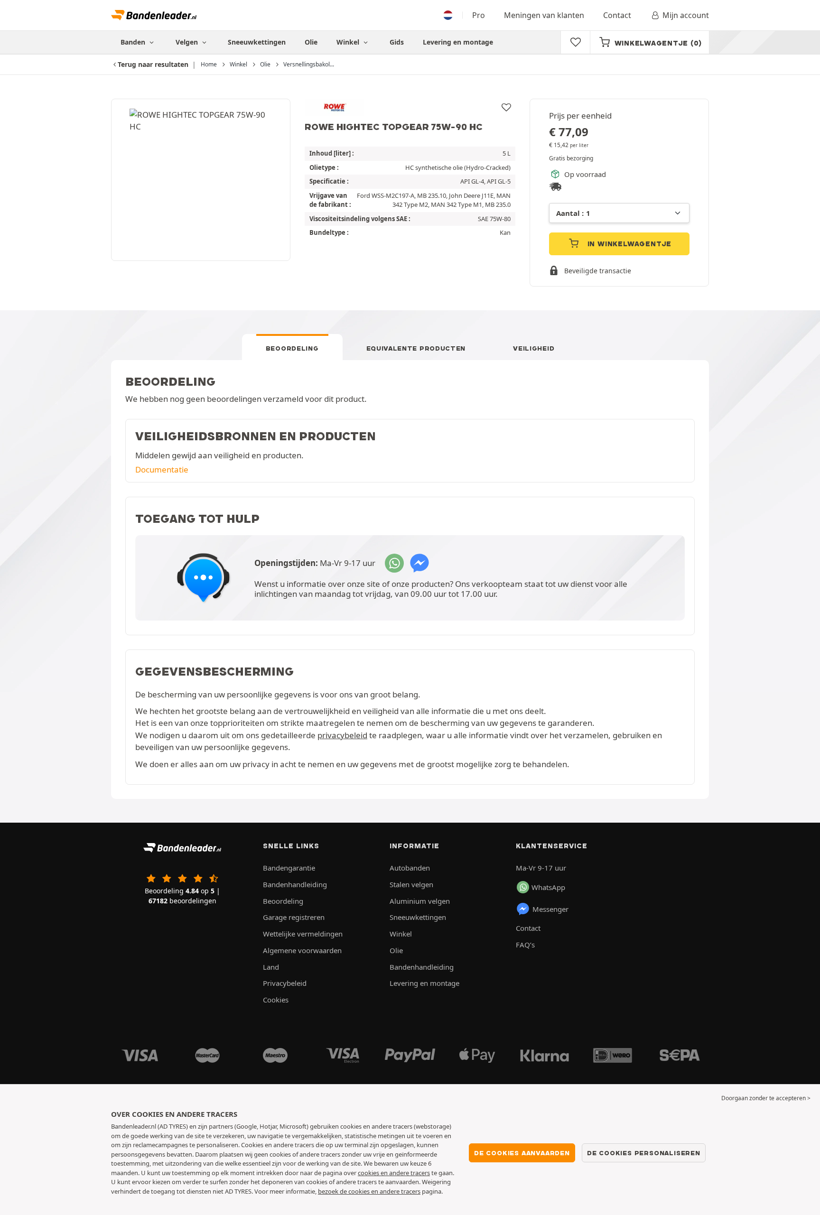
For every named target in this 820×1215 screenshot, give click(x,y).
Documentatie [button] (161, 469)
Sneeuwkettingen (257, 41)
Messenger (550, 909)
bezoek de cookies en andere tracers (369, 1191)
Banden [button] (134, 41)
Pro (478, 15)
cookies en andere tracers (394, 1173)
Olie (311, 41)
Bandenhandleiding (295, 884)
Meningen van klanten (544, 15)
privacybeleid (342, 735)
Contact (617, 15)
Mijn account (685, 15)
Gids (397, 41)
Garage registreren (294, 917)
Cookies (276, 999)
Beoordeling (292, 348)
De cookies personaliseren (643, 1153)
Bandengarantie (289, 867)
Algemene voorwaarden (302, 950)
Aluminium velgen (420, 901)
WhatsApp (548, 887)
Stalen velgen (411, 884)
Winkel (348, 41)
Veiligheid (533, 348)
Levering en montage (458, 41)
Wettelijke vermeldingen (303, 933)
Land (271, 967)
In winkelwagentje (628, 244)
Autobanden (410, 867)
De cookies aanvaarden (522, 1153)
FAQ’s (525, 944)
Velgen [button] (188, 41)
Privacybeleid (285, 983)
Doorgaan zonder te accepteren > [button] (766, 1098)
